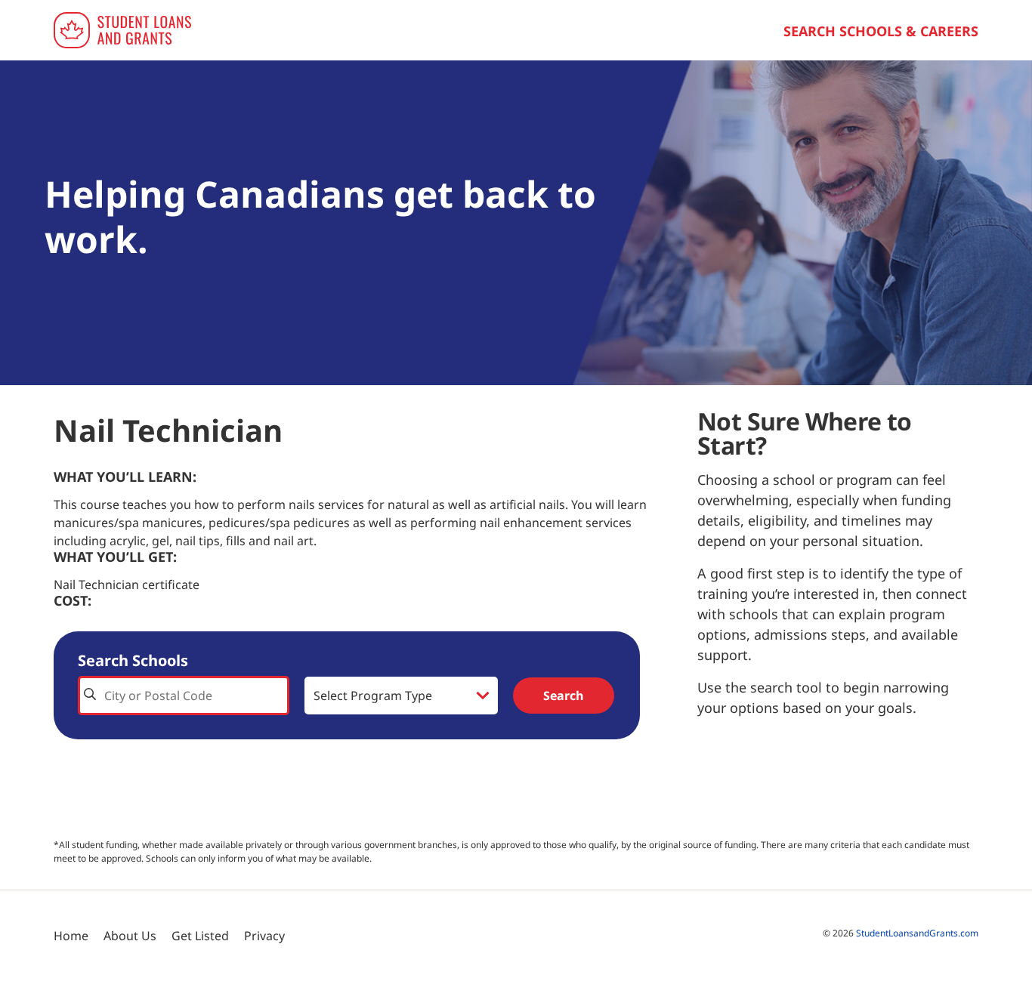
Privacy (264, 935)
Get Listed (200, 935)
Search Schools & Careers (880, 31)
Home (71, 935)
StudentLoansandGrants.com (917, 933)
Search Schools (133, 660)
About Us (130, 935)
